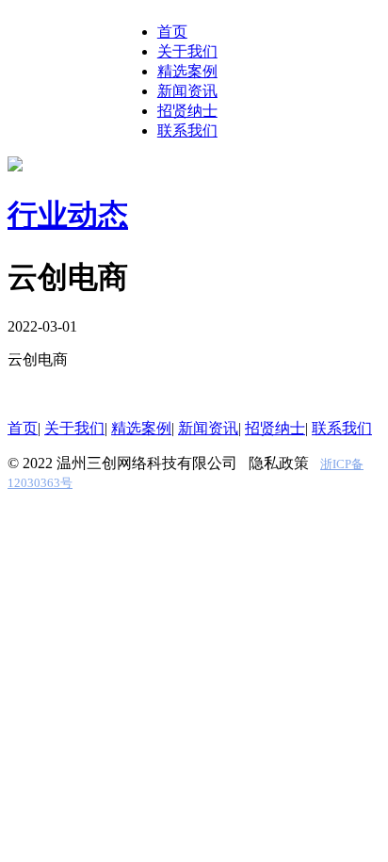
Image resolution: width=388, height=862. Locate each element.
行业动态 (68, 215)
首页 (172, 32)
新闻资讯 (187, 91)
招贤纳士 (187, 111)
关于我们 (187, 51)
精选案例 (187, 71)
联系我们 (187, 130)
